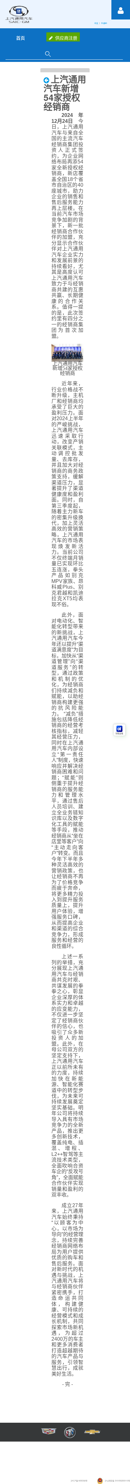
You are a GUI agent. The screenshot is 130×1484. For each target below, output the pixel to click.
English (104, 23)
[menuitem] (20, 38)
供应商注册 (66, 38)
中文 (96, 23)
